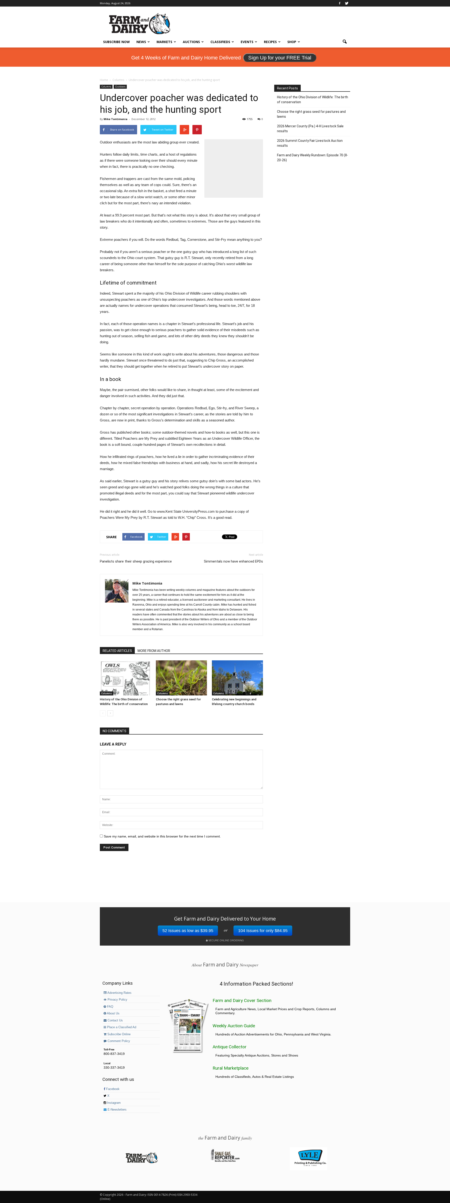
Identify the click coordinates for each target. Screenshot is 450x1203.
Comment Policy (118, 1041)
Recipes (270, 42)
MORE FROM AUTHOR (154, 651)
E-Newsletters (117, 1109)
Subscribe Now (116, 42)
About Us (113, 1013)
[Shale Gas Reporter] (225, 1161)
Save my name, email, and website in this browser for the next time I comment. (162, 836)
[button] (344, 42)
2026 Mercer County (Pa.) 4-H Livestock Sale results (310, 128)
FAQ (109, 1006)
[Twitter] (346, 3)
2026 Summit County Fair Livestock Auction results (310, 143)
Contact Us (115, 1020)
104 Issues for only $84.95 (263, 930)
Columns (106, 86)
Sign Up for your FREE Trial (279, 58)
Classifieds (220, 42)
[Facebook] (339, 3)
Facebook (112, 1089)
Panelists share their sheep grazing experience (136, 561)
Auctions (191, 42)
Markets (164, 42)
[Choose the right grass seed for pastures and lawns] (181, 677)
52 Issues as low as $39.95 (187, 930)
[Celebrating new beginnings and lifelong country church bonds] (237, 677)
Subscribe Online (118, 1034)
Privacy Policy (117, 999)
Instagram (113, 1102)
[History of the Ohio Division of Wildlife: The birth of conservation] (125, 677)
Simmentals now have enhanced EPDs (233, 561)
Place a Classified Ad (121, 1027)
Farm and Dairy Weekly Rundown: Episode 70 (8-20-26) (312, 157)
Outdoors (120, 86)
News (141, 42)
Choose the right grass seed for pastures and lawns (311, 114)
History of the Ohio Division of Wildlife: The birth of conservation (312, 99)
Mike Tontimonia (116, 119)
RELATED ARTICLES (117, 651)
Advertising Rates (119, 993)
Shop (291, 42)
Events (247, 42)
